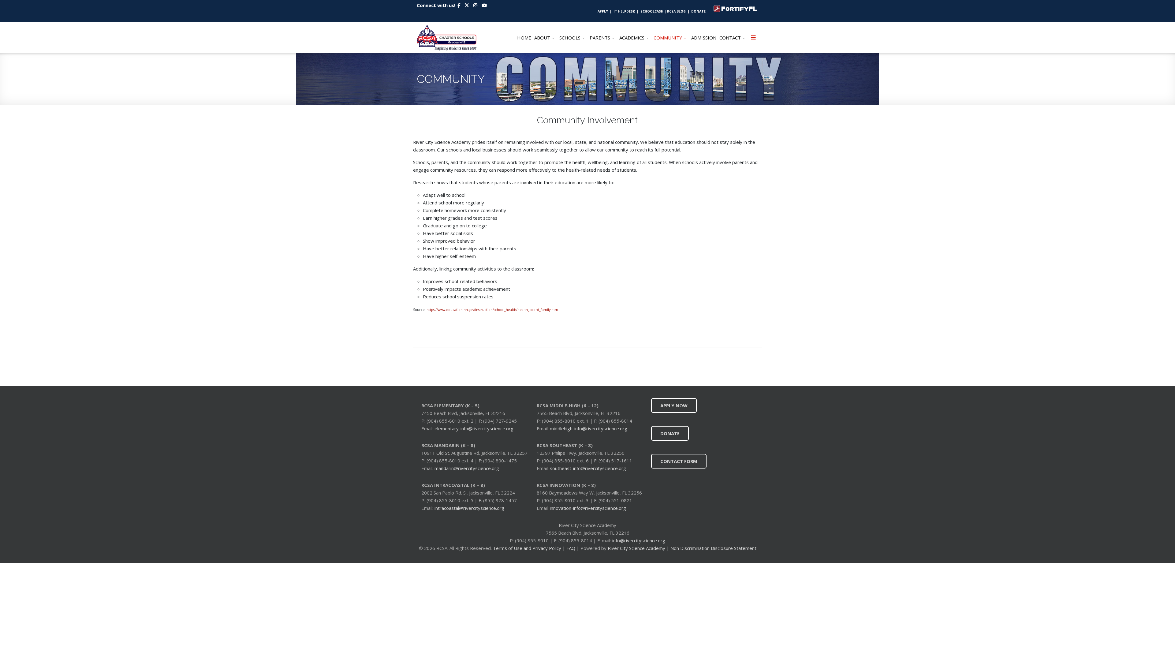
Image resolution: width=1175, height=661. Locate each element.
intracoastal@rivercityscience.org (469, 508)
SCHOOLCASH (652, 11)
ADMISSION (703, 38)
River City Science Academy (636, 548)
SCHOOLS (569, 38)
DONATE (700, 11)
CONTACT (730, 38)
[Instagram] (475, 5)
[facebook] (458, 5)
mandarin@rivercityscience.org (467, 468)
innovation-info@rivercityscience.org (588, 508)
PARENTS (600, 38)
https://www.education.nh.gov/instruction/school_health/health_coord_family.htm (492, 310)
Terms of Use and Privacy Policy (527, 548)
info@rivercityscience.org (638, 540)
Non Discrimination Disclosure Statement (713, 548)
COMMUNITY (668, 38)
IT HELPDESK (624, 11)
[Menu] (753, 37)
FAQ (570, 548)
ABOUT (542, 38)
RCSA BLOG (676, 11)
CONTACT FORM (678, 461)
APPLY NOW (674, 405)
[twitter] (466, 5)
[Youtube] (484, 5)
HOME (524, 38)
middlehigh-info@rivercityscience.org (588, 428)
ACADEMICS (631, 38)
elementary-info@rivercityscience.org (474, 428)
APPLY (603, 11)
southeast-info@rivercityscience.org (588, 468)
